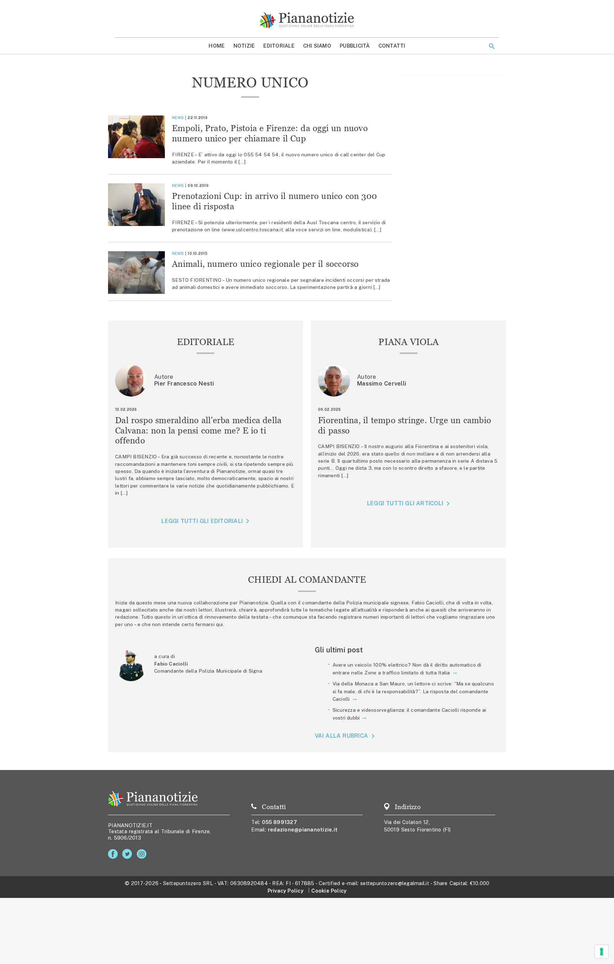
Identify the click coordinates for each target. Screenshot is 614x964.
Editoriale (279, 46)
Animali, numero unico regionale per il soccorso (265, 264)
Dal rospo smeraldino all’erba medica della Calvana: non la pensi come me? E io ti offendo (198, 430)
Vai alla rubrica (341, 736)
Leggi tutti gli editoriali (202, 521)
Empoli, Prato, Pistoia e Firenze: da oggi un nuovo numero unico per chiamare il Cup (270, 133)
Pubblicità (355, 46)
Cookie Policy (328, 891)
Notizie (244, 46)
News (178, 117)
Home (217, 46)
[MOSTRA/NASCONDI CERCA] (492, 46)
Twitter (128, 854)
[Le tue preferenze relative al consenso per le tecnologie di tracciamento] (601, 951)
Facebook (114, 854)
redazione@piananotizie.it (303, 829)
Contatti (391, 46)
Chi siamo (317, 46)
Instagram (143, 854)
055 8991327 (279, 822)
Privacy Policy (285, 891)
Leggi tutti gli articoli (405, 503)
